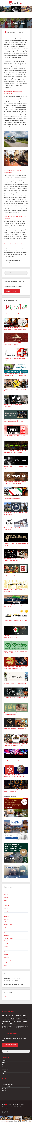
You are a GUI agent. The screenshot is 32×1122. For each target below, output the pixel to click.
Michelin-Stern (8, 924)
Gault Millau (14, 1015)
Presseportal (7, 932)
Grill (9, 1024)
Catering (5, 1024)
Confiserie (12, 1026)
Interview (6, 919)
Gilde (28, 1026)
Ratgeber (6, 941)
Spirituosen (7, 951)
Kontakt (4, 1090)
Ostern (6, 930)
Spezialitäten (7, 949)
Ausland (6, 894)
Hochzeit (6, 913)
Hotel (5, 1015)
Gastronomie (7, 903)
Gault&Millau (7, 905)
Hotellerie (6, 916)
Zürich (3, 1062)
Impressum (5, 1093)
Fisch (26, 1024)
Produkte (6, 935)
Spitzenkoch (7, 954)
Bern (3, 1067)
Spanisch (22, 1027)
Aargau (4, 1071)
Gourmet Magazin (6, 1086)
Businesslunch (8, 1022)
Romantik (6, 1019)
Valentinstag (7, 960)
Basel (3, 1064)
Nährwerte (5, 1088)
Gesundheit (7, 908)
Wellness (15, 1019)
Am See (24, 1022)
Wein (5, 965)
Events (6, 897)
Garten (6, 900)
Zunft (17, 1026)
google (7, 1112)
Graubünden (5, 1069)
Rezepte (6, 946)
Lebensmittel (7, 922)
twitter (5, 1112)
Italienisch (23, 1019)
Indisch (8, 1026)
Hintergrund (7, 911)
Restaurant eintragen (12, 291)
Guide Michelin (22, 1026)
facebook (2, 1112)
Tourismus (6, 957)
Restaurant (15, 1024)
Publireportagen (8, 938)
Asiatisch (21, 1024)
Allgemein (6, 892)
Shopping (18, 1027)
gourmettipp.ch (11, 32)
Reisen (6, 943)
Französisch (13, 1027)
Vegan (5, 962)
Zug (3, 1073)
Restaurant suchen (7, 1082)
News (5, 927)
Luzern (3, 1060)
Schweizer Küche (6, 1027)
